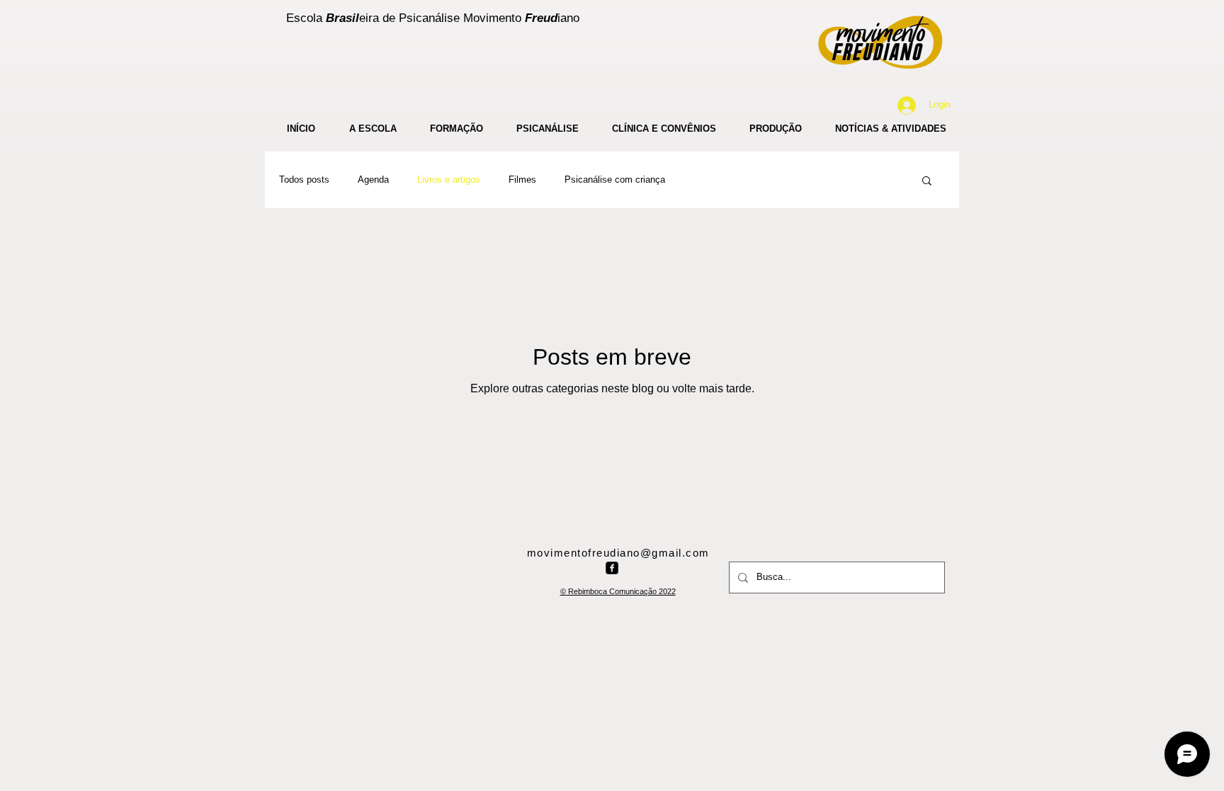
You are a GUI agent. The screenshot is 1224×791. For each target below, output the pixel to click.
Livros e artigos (448, 179)
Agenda (373, 179)
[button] (927, 181)
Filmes (522, 179)
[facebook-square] (612, 568)
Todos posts (304, 179)
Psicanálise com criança (615, 179)
